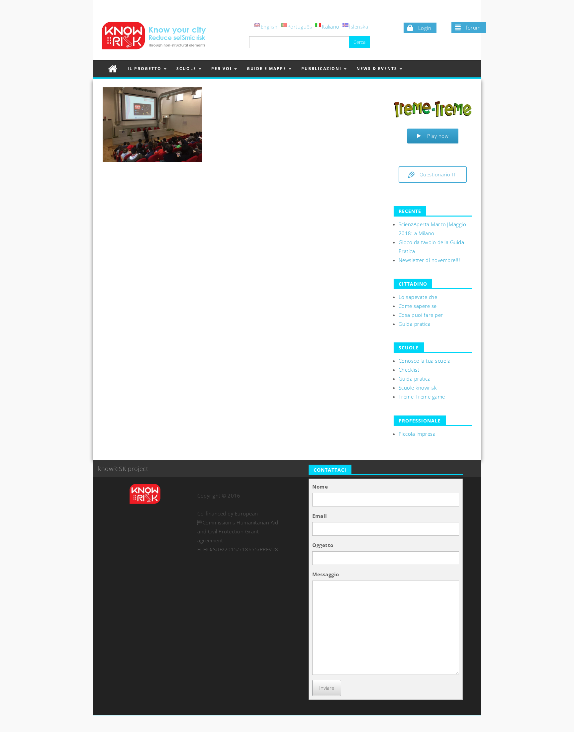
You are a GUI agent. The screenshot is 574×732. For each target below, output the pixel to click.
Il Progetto (145, 68)
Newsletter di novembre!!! (429, 260)
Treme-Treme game (422, 396)
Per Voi (222, 68)
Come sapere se (418, 306)
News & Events (377, 68)
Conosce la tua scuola (425, 360)
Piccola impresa (417, 433)
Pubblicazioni (322, 68)
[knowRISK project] (113, 68)
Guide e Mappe (267, 68)
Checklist (409, 369)
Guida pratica (415, 323)
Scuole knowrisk (418, 387)
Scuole (187, 68)
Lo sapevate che (418, 297)
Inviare (326, 688)
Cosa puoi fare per (421, 315)
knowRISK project (123, 469)
